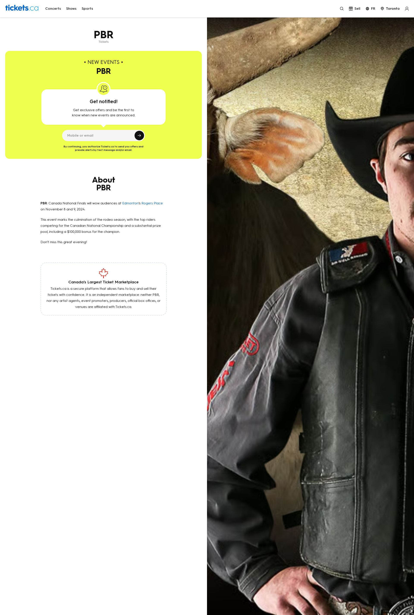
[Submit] (139, 135)
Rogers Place (152, 203)
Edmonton (130, 203)
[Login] (407, 8)
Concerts (53, 8)
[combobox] (390, 8)
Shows (71, 8)
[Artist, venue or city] (342, 8)
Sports (87, 8)
